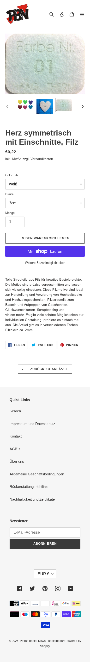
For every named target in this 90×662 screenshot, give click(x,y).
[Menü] (82, 14)
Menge (10, 213)
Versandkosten (41, 159)
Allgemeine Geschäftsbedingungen (37, 474)
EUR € (43, 574)
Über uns (17, 461)
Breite (9, 194)
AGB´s (15, 449)
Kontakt (16, 436)
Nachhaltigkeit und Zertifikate (32, 499)
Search (15, 411)
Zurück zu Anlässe (48, 369)
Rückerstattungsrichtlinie (29, 487)
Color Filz (11, 175)
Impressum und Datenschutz (32, 424)
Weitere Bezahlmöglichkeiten (45, 263)
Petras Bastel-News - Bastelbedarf (42, 641)
